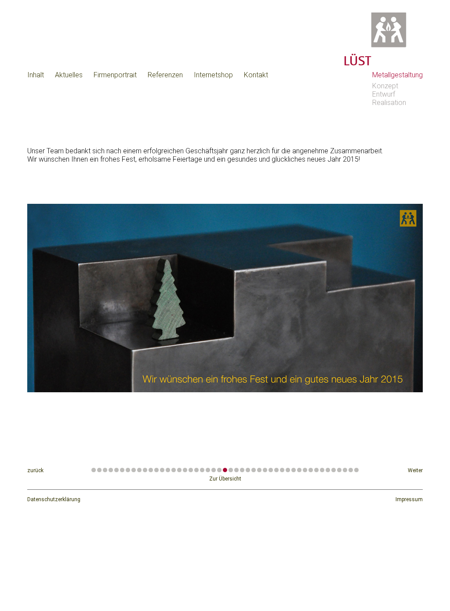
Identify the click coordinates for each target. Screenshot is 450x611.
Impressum (409, 499)
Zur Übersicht (225, 479)
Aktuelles (69, 75)
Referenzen (165, 75)
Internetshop (213, 75)
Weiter (415, 470)
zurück (35, 470)
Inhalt (35, 75)
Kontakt (256, 75)
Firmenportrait (115, 75)
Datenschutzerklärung (53, 499)
